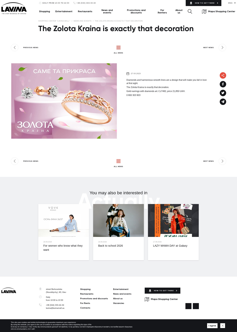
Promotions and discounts (136, 11)
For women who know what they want (63, 247)
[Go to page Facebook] (188, 306)
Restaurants (85, 11)
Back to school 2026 (110, 245)
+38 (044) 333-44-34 (86, 3)
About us (179, 11)
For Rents (85, 303)
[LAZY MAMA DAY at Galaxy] (173, 220)
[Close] (222, 325)
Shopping (44, 11)
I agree (212, 325)
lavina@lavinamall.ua (55, 308)
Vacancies (118, 303)
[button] (190, 11)
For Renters (162, 11)
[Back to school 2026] (118, 220)
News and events (107, 11)
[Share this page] (223, 84)
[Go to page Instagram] (196, 306)
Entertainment (63, 11)
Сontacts (85, 308)
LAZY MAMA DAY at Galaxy (170, 245)
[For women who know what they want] (63, 220)
